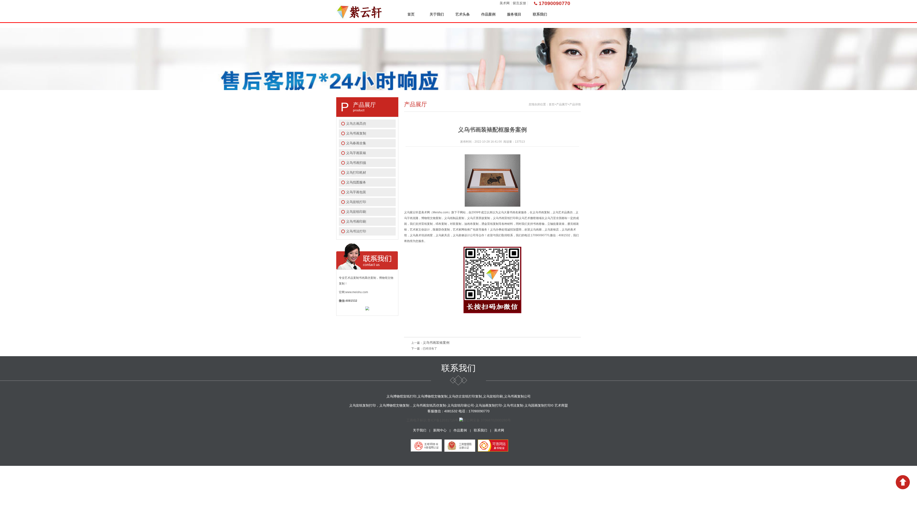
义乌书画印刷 (356, 221)
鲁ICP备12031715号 (442, 420)
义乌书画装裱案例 (436, 342)
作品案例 (488, 14)
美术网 (505, 3)
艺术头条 (462, 14)
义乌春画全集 (356, 143)
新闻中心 (440, 430)
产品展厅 (562, 104)
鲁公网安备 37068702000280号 (487, 420)
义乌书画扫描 (356, 163)
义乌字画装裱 (356, 153)
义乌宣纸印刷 (356, 212)
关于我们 (437, 14)
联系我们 (540, 14)
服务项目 (514, 14)
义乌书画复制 (356, 133)
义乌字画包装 (356, 192)
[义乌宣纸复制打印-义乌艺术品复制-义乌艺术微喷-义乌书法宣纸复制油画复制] (360, 11)
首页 (411, 14)
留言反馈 (519, 3)
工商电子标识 (416, 420)
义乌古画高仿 (356, 123)
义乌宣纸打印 (356, 202)
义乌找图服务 (356, 182)
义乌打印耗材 (356, 172)
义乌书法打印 (356, 231)
